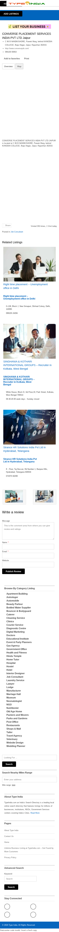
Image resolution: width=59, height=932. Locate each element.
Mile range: (6, 785)
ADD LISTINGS (11, 14)
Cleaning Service (15, 618)
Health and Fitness (16, 652)
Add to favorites (12, 58)
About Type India (11, 830)
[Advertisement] (29, 102)
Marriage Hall (13, 694)
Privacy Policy (10, 857)
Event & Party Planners (19, 642)
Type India (13, 925)
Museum (11, 697)
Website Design (14, 742)
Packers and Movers (17, 715)
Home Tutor (12, 659)
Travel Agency (14, 735)
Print (26, 58)
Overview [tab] (8, 66)
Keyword (8, 874)
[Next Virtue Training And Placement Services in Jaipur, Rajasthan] (44, 497)
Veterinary (11, 739)
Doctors (10, 635)
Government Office (16, 649)
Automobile (12, 600)
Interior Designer (15, 673)
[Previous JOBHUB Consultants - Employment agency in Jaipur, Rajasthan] (14, 497)
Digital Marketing (15, 632)
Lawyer (10, 684)
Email (5, 551)
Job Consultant (17, 232)
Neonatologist (14, 701)
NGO (9, 704)
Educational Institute (17, 639)
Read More (35, 813)
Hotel (9, 670)
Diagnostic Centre (16, 628)
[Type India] (27, 3)
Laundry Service (15, 680)
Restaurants (13, 725)
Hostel (9, 666)
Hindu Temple (13, 656)
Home (6, 842)
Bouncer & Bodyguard (18, 611)
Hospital (10, 663)
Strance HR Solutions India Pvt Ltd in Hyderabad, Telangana (24, 449)
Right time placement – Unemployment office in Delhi (25, 286)
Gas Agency (13, 645)
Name (5, 542)
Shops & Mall (13, 729)
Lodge (9, 687)
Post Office (12, 722)
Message (6, 521)
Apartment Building (17, 594)
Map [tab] (19, 66)
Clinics (10, 621)
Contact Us (9, 836)
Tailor (9, 732)
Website (5, 560)
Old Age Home (14, 711)
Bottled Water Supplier (18, 607)
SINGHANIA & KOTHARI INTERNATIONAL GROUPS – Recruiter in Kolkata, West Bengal (27, 365)
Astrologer (12, 597)
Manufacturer (13, 690)
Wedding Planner (15, 746)
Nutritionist (12, 708)
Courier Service (14, 625)
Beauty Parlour (14, 604)
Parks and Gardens (16, 718)
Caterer (10, 614)
